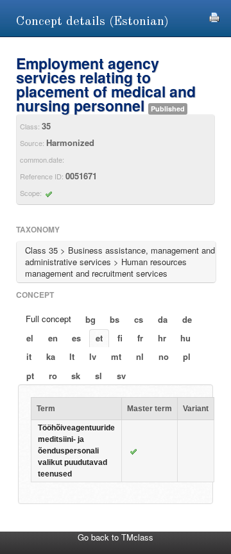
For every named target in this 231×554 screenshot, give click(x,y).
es (76, 338)
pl (187, 356)
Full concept (48, 319)
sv (121, 376)
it (28, 356)
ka (50, 356)
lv (92, 356)
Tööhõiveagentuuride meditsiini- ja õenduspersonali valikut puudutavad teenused (76, 450)
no (163, 356)
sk (75, 376)
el (29, 338)
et (99, 338)
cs (138, 319)
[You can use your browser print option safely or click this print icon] (214, 16)
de (187, 319)
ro (53, 376)
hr (162, 338)
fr (140, 338)
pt (30, 376)
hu (185, 338)
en (53, 338)
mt (116, 356)
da (162, 319)
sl (98, 376)
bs (114, 319)
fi (120, 338)
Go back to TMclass (115, 537)
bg (90, 319)
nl (140, 356)
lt (71, 356)
